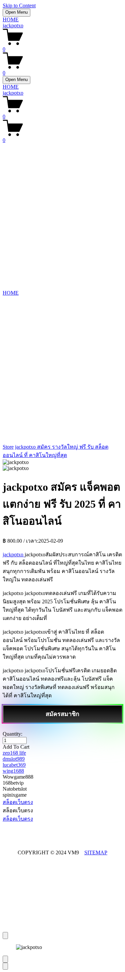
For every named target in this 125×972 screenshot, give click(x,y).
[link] (62, 465)
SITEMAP (95, 852)
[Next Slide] (5, 966)
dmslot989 (14, 759)
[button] (62, 747)
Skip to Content (19, 5)
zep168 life (14, 753)
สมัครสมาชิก (62, 714)
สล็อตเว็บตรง (18, 802)
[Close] (5, 935)
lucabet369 (14, 765)
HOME (11, 19)
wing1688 (13, 771)
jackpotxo (13, 25)
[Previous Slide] (5, 959)
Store (8, 447)
